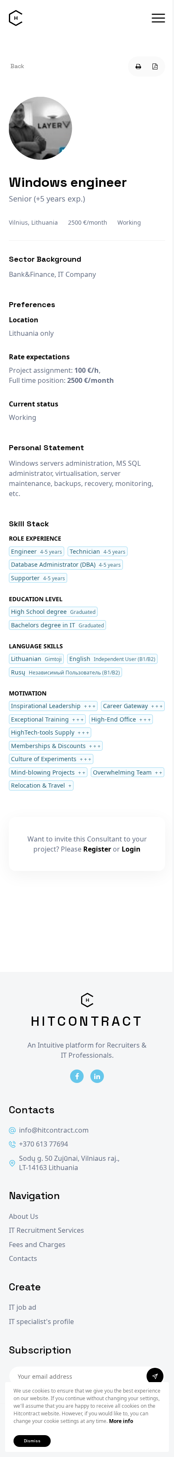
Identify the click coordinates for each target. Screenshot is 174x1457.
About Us (23, 1216)
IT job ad (22, 1307)
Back (17, 66)
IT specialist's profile (41, 1321)
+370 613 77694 (43, 1144)
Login (131, 849)
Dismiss (32, 1441)
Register (97, 849)
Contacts (23, 1258)
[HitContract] (15, 18)
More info (121, 1421)
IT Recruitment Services (46, 1230)
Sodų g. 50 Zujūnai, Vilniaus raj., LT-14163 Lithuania (69, 1163)
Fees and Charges (37, 1244)
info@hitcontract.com (54, 1130)
